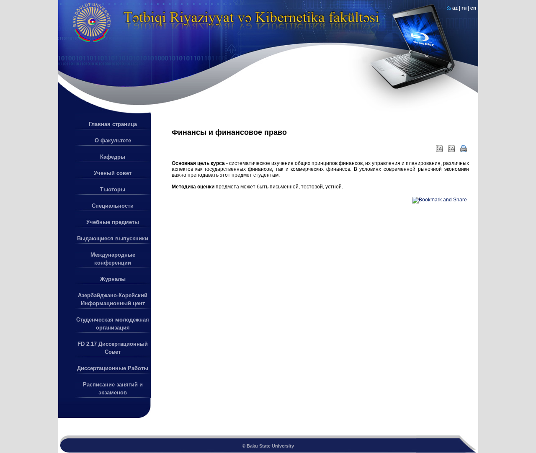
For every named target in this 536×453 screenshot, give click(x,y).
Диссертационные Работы (112, 368)
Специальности (113, 206)
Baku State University (270, 445)
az (455, 8)
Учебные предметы (112, 222)
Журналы (113, 279)
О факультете (113, 140)
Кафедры (112, 157)
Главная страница (113, 124)
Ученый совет (112, 173)
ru (463, 8)
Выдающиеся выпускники (112, 238)
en (473, 8)
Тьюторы (112, 189)
